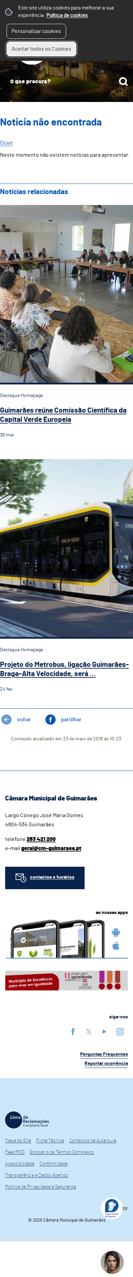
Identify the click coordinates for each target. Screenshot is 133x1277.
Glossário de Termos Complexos (62, 1152)
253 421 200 (41, 839)
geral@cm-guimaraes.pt (51, 848)
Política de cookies (67, 15)
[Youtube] (104, 1031)
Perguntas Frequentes (104, 1054)
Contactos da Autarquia (92, 1140)
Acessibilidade (19, 1163)
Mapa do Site (18, 1140)
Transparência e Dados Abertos (36, 1175)
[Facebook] (73, 1031)
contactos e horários (52, 877)
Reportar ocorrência (106, 1063)
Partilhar (71, 719)
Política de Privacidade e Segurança (40, 1187)
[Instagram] (120, 1031)
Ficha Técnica (50, 1140)
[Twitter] (89, 1031)
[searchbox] (66, 81)
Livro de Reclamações (27, 1119)
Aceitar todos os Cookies (41, 49)
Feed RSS (15, 1152)
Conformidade (54, 1163)
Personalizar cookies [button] (36, 31)
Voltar (24, 719)
